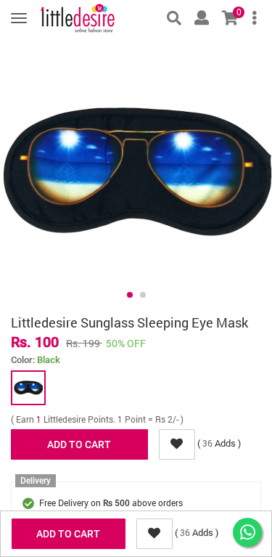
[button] (130, 295)
